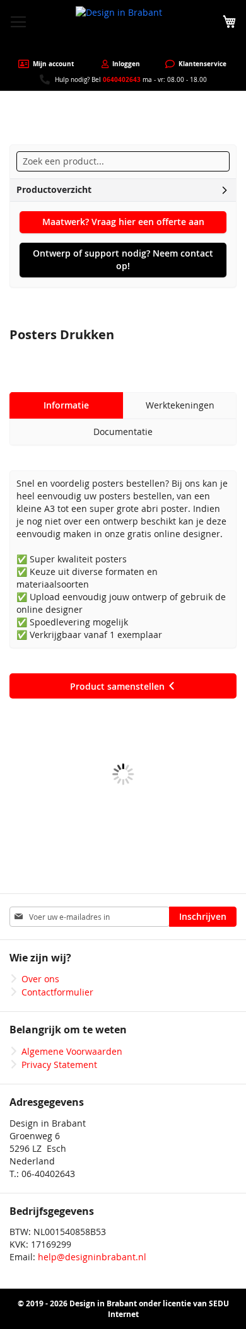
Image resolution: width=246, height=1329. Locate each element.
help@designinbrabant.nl (92, 1257)
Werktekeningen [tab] (180, 405)
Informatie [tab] (66, 405)
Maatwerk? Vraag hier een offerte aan (123, 222)
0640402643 (122, 79)
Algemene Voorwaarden (71, 1051)
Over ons (40, 979)
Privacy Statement (59, 1065)
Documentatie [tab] (123, 432)
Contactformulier (57, 992)
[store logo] (123, 29)
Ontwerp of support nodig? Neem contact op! (123, 259)
